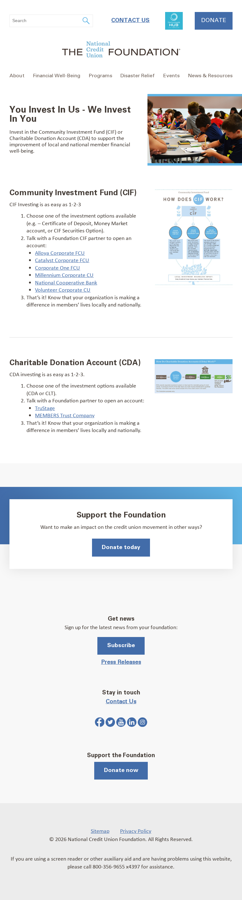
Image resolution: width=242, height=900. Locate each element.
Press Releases (121, 662)
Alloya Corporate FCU (60, 252)
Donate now (121, 770)
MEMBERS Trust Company (65, 415)
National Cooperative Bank (66, 282)
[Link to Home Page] (121, 50)
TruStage (45, 408)
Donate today (121, 547)
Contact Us (130, 20)
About (17, 75)
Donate (213, 20)
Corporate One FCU (57, 267)
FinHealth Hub (174, 21)
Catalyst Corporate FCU (62, 260)
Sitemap (100, 830)
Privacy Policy (135, 830)
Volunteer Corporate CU (62, 289)
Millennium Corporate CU (64, 274)
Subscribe (121, 645)
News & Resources (210, 75)
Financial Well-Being (56, 75)
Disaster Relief (137, 75)
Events (171, 75)
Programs (100, 75)
